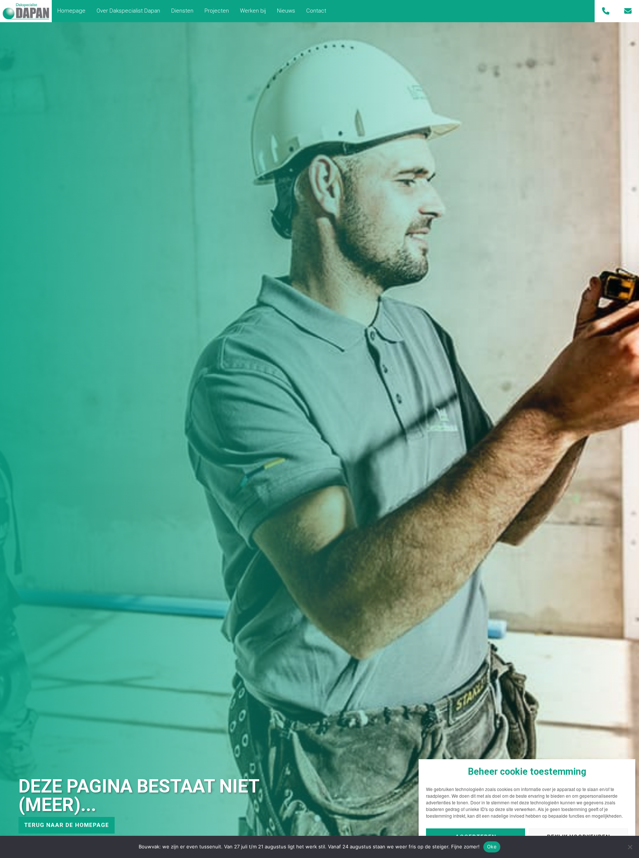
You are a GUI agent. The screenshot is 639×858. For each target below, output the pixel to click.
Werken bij (253, 10)
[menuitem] (71, 11)
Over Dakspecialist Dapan (128, 10)
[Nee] (629, 847)
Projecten (216, 10)
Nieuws (286, 10)
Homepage (71, 10)
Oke (492, 846)
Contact (316, 10)
